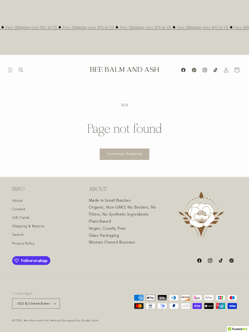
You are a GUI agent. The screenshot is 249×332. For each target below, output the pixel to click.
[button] (10, 70)
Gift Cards (21, 217)
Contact (18, 209)
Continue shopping (124, 154)
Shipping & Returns (28, 226)
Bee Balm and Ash (36, 320)
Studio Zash (90, 320)
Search (18, 234)
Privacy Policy (23, 243)
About (17, 200)
